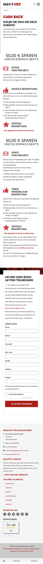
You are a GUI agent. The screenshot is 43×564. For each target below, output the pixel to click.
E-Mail (8, 377)
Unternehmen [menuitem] (11, 496)
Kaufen (34, 561)
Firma (7, 327)
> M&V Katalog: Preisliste (15, 475)
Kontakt (6, 10)
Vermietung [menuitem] (10, 483)
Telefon (8, 369)
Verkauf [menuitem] (9, 488)
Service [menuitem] (8, 492)
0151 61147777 (16, 454)
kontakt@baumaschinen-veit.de (19, 450)
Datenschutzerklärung (13, 308)
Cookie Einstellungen (31, 549)
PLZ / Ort (9, 352)
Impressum (14, 551)
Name (7, 336)
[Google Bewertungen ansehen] (11, 528)
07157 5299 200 (14, 443)
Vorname (8, 344)
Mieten (16, 561)
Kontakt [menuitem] (9, 504)
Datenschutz (23, 551)
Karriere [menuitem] (9, 500)
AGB (31, 551)
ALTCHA (30, 397)
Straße (7, 361)
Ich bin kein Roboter (16, 394)
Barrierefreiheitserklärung (12, 549)
